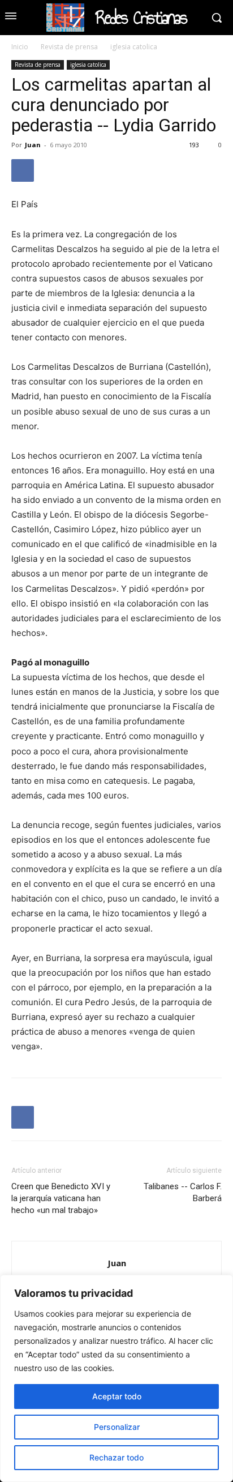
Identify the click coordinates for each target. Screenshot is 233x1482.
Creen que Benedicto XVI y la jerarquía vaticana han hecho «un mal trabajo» (60, 1198)
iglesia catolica (133, 47)
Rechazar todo (116, 1457)
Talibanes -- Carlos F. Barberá (183, 1192)
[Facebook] (22, 170)
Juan (33, 144)
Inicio (19, 47)
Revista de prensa (69, 47)
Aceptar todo (116, 1396)
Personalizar (117, 1427)
